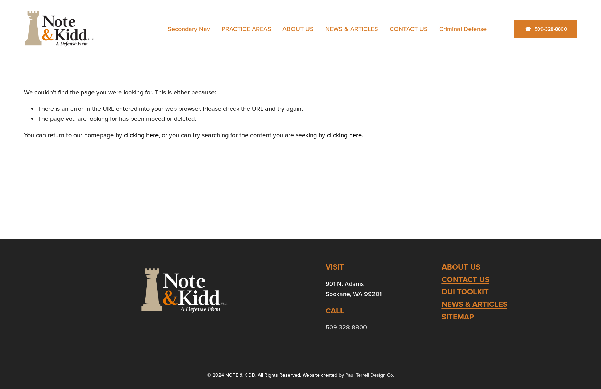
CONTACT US (409, 28)
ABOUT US (298, 28)
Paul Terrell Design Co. (369, 375)
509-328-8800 (550, 28)
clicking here (141, 135)
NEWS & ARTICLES (351, 28)
